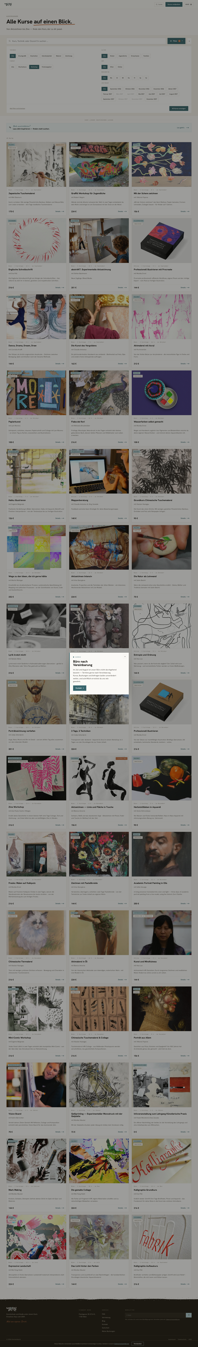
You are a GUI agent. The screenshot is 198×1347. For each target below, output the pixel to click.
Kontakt (80, 688)
